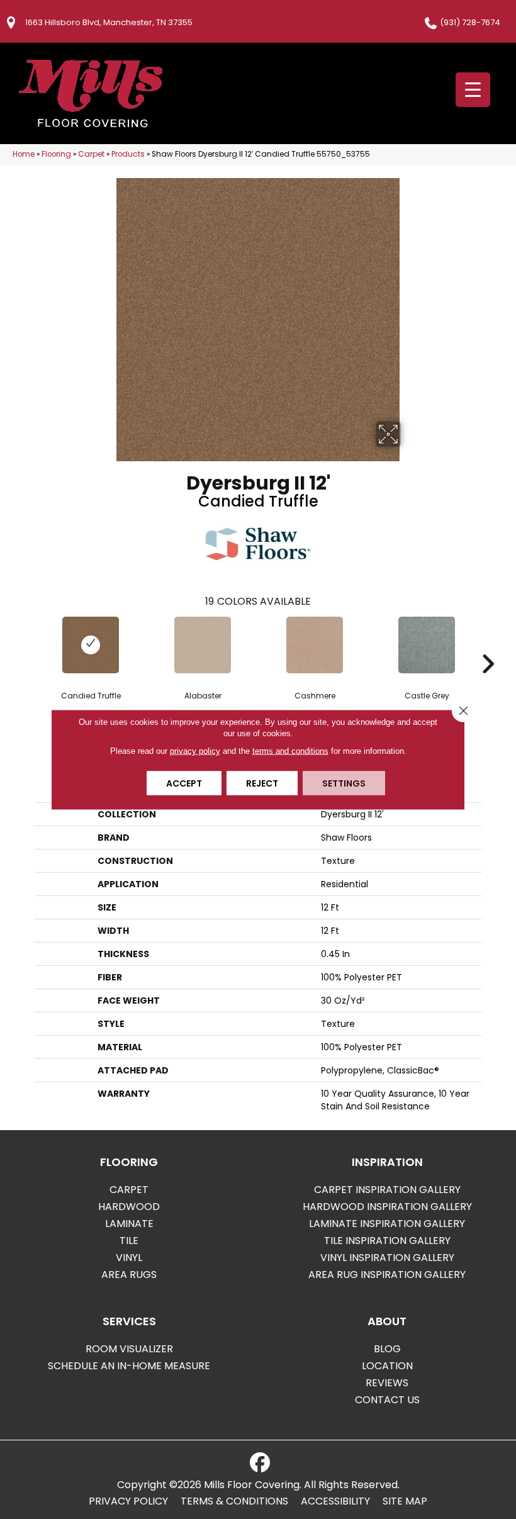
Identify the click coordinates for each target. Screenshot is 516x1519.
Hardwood (129, 1206)
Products (128, 154)
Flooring (56, 154)
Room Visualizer (129, 1349)
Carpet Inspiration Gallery (387, 1189)
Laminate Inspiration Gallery (387, 1223)
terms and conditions (290, 751)
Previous (28, 645)
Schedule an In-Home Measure (129, 1366)
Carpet (91, 154)
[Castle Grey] (427, 645)
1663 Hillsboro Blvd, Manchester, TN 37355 (109, 22)
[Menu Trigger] (473, 89)
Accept (184, 783)
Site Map (405, 1501)
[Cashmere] (315, 645)
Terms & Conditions (234, 1501)
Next (487, 645)
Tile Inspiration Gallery (387, 1240)
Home (24, 154)
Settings (344, 783)
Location (387, 1366)
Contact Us (387, 1400)
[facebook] (259, 1463)
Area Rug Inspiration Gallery (387, 1274)
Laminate (129, 1223)
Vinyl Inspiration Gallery (387, 1257)
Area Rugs (129, 1274)
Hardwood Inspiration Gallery (387, 1206)
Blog (387, 1349)
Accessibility (335, 1501)
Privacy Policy (128, 1501)
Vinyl (129, 1257)
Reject (262, 783)
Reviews (387, 1383)
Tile (129, 1240)
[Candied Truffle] (91, 645)
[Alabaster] (203, 645)
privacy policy (195, 751)
